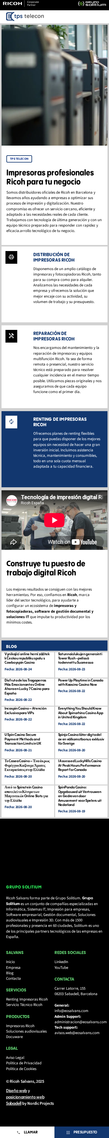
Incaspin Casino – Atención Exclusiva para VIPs (25, 711)
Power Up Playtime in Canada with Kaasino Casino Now (80, 683)
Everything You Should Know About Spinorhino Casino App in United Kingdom (80, 713)
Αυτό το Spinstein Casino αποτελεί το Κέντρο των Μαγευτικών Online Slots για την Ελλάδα (26, 793)
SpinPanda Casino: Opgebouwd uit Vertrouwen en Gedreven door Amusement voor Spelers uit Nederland (80, 796)
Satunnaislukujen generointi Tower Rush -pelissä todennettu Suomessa (80, 658)
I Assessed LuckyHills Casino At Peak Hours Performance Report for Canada (80, 765)
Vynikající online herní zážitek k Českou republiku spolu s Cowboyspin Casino (27, 658)
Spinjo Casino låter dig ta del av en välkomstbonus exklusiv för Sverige (81, 739)
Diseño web (16, 1091)
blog (11, 647)
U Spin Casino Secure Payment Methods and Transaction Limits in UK (23, 739)
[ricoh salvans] (25, 16)
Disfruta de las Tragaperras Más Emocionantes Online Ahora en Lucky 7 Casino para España (27, 687)
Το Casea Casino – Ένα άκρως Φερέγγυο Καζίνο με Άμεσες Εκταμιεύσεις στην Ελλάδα (27, 765)
